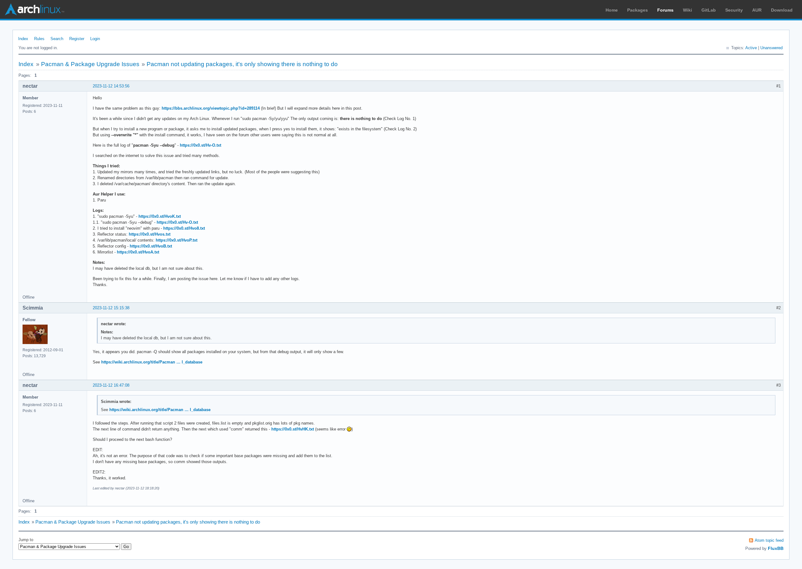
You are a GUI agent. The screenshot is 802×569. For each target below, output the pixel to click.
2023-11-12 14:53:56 (111, 86)
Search (56, 38)
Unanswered (771, 47)
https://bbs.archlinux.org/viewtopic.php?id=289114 (211, 108)
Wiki (687, 10)
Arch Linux (34, 9)
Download (782, 10)
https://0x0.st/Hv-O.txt (200, 145)
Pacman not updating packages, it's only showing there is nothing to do (242, 64)
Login (95, 38)
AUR (757, 10)
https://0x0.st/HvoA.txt (138, 252)
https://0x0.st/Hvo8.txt (184, 228)
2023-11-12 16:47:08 (111, 385)
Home (612, 10)
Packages (637, 10)
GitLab (708, 10)
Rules (39, 38)
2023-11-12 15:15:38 (111, 307)
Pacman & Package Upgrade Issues (90, 64)
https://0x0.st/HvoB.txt (151, 246)
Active (751, 47)
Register (76, 38)
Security (734, 10)
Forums (665, 10)
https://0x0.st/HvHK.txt (292, 429)
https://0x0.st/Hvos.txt (149, 234)
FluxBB (776, 548)
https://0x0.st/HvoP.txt (176, 240)
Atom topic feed (769, 540)
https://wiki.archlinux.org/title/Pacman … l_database (151, 362)
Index (23, 38)
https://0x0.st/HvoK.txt (159, 216)
